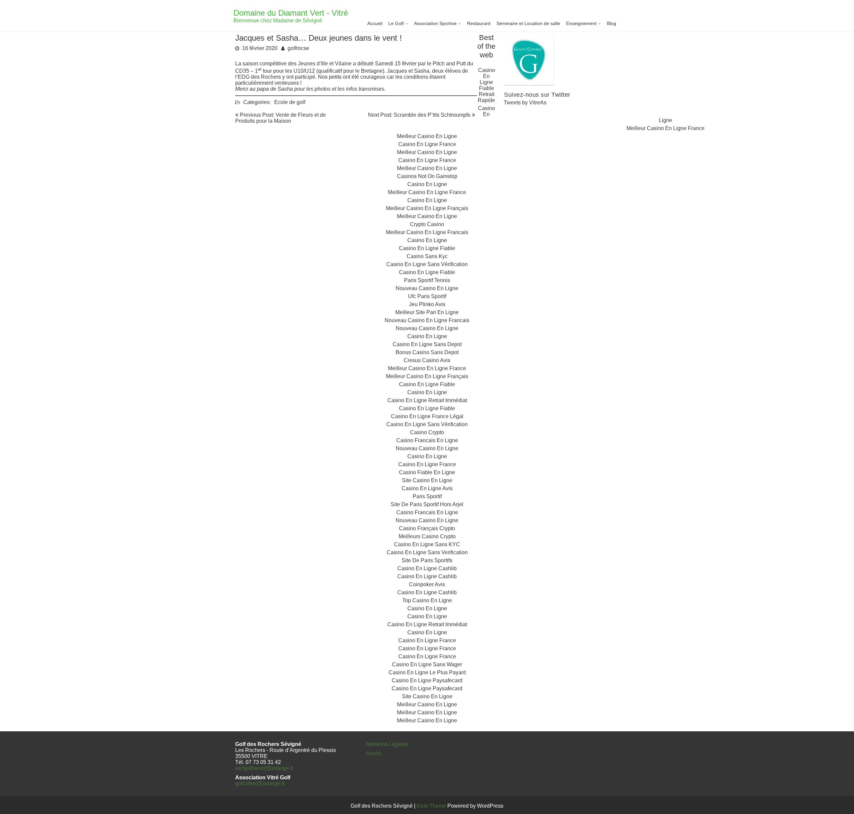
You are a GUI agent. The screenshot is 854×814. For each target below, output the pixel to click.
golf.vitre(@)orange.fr (260, 783)
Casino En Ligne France (427, 144)
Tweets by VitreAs (525, 102)
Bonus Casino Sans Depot (427, 352)
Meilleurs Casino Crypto (427, 536)
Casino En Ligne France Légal (427, 416)
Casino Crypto (427, 432)
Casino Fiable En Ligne (427, 472)
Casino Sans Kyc (427, 256)
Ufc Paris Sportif (427, 296)
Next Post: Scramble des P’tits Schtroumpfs (419, 115)
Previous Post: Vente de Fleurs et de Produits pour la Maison (280, 118)
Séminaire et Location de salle (528, 23)
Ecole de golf (289, 102)
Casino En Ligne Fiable (427, 248)
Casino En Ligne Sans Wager (427, 664)
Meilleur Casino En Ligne (427, 136)
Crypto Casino (427, 224)
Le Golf (396, 23)
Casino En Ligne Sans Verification (427, 552)
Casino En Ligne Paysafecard (427, 680)
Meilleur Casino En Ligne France (665, 128)
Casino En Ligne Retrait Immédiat (427, 400)
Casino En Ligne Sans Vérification (427, 264)
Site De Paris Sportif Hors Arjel (427, 504)
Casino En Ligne (427, 184)
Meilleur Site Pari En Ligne (427, 312)
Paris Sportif (427, 496)
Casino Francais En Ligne (427, 440)
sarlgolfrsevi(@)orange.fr (264, 768)
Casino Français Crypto (427, 528)
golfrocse (298, 48)
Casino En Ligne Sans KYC (427, 544)
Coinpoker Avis (427, 584)
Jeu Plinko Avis (427, 304)
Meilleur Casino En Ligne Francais (427, 232)
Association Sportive (435, 23)
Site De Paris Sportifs (427, 560)
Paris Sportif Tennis (427, 280)
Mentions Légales (387, 744)
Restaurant (478, 23)
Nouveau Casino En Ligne (427, 288)
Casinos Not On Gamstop (427, 176)
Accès (373, 753)
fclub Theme (432, 806)
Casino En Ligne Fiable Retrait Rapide (486, 85)
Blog (611, 23)
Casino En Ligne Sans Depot (427, 344)
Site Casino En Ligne (427, 480)
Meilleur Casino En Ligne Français (427, 208)
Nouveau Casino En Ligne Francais (427, 320)
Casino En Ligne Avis (427, 488)
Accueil (374, 23)
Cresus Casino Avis (427, 360)
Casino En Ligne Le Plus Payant (427, 672)
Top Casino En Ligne (427, 600)
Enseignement (581, 23)
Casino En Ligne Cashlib (427, 568)
